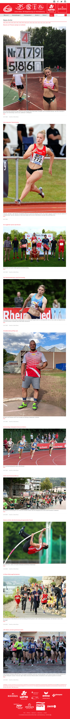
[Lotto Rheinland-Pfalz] (24, 695)
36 (46, 684)
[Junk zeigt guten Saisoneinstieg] (34, 168)
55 (6, 685)
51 (64, 684)
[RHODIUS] (13, 695)
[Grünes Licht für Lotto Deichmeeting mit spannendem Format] (34, 542)
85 (43, 685)
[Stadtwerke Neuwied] (51, 706)
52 (65, 684)
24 (31, 684)
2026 (4, 22)
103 (4, 687)
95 (55, 685)
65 (18, 685)
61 (13, 685)
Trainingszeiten (27, 15)
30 (38, 684)
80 (36, 685)
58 (9, 685)
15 (20, 684)
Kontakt (45, 712)
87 (45, 685)
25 (32, 684)
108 (12, 687)
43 (54, 684)
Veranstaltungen (16, 15)
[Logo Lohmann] (57, 695)
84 (41, 685)
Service (37, 15)
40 (51, 684)
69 (23, 685)
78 (34, 685)
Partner (44, 15)
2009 (49, 22)
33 (42, 684)
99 (60, 685)
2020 (20, 22)
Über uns (6, 15)
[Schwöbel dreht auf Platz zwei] (34, 374)
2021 (17, 22)
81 (38, 685)
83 (40, 685)
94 (54, 685)
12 (16, 684)
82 (39, 685)
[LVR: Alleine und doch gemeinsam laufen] (34, 652)
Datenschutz (39, 712)
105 (7, 687)
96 (56, 685)
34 (43, 684)
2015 (33, 22)
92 (51, 685)
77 (33, 685)
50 (63, 684)
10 (14, 684)
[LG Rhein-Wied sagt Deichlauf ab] (34, 596)
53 (3, 685)
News (51, 15)
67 (20, 685)
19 (25, 684)
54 (4, 685)
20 (26, 684)
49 (62, 684)
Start (24, 712)
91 (50, 685)
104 (5, 687)
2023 (12, 22)
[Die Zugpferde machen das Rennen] (34, 246)
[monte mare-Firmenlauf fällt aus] (34, 493)
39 (49, 684)
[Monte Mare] (40, 706)
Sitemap (28, 712)
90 (49, 685)
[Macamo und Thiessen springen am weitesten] (34, 68)
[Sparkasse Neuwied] (35, 695)
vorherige (5, 684)
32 (41, 684)
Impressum (34, 712)
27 (35, 684)
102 (65, 685)
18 (24, 684)
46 (58, 684)
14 (19, 684)
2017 (28, 22)
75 (30, 685)
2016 (31, 22)
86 (44, 685)
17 (22, 684)
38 (48, 684)
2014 (36, 22)
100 (61, 685)
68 (22, 685)
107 (10, 687)
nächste (16, 687)
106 (9, 687)
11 (15, 684)
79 (35, 685)
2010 (47, 22)
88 (46, 685)
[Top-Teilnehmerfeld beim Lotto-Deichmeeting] (34, 298)
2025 (7, 22)
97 (57, 685)
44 (56, 684)
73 (28, 685)
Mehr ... (4, 114)
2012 (41, 22)
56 (7, 685)
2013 (39, 22)
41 (52, 684)
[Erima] (46, 695)
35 (45, 684)
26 (33, 684)
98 (59, 685)
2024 (9, 22)
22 (29, 684)
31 (40, 684)
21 (27, 684)
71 (25, 685)
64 (17, 685)
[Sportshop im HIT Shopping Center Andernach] (18, 706)
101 (63, 685)
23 (30, 684)
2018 (25, 22)
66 (19, 685)
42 (53, 684)
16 (21, 684)
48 (61, 684)
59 (11, 685)
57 (8, 685)
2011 (44, 22)
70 (24, 685)
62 (14, 685)
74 (29, 685)
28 (36, 684)
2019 (23, 22)
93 (52, 685)
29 (37, 684)
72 (27, 685)
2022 (15, 22)
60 (12, 685)
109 (14, 687)
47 (59, 684)
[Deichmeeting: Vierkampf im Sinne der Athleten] (34, 446)
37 (47, 684)
